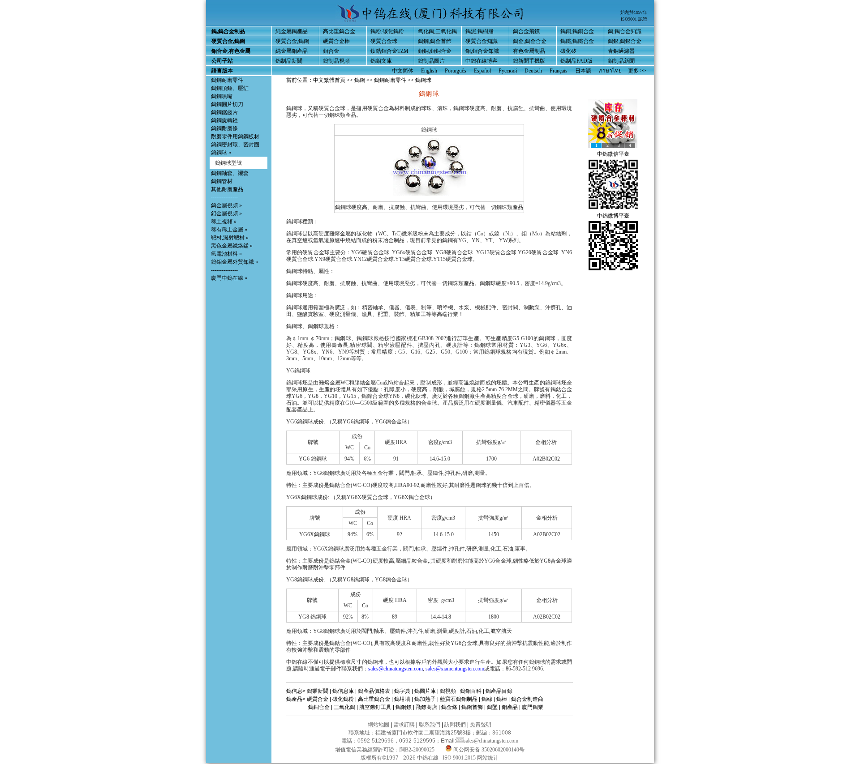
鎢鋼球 (219, 152)
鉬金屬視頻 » (226, 213)
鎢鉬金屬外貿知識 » (234, 262)
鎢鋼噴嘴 (221, 96)
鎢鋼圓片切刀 (227, 104)
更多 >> (637, 71)
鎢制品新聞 (288, 61)
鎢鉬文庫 (381, 61)
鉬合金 (331, 51)
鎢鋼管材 (221, 181)
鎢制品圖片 (431, 61)
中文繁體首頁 (329, 80)
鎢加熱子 (425, 699)
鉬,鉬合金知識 (482, 51)
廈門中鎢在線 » (229, 278)
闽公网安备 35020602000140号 (488, 750)
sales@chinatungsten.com (395, 669)
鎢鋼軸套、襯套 (230, 173)
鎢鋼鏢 (404, 707)
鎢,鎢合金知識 (624, 31)
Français (559, 71)
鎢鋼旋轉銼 (224, 120)
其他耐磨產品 (227, 189)
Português (455, 71)
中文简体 (402, 71)
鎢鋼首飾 (472, 707)
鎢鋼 (359, 80)
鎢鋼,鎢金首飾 (435, 41)
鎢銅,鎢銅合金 (577, 31)
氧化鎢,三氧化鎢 (437, 31)
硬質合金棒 (336, 41)
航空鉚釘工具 (375, 707)
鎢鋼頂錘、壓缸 (230, 88)
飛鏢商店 (426, 707)
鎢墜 (492, 707)
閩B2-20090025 (417, 750)
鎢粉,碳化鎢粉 (387, 31)
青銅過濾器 (621, 51)
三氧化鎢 (344, 707)
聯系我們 (429, 724)
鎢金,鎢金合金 (529, 41)
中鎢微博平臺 (613, 216)
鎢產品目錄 (499, 691)
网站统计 (488, 758)
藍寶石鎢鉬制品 (458, 699)
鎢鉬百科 (471, 691)
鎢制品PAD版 (576, 61)
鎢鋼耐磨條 (224, 128)
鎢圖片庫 (425, 691)
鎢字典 (402, 691)
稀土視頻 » (223, 221)
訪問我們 (455, 724)
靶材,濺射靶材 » (230, 238)
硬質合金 (317, 699)
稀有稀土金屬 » (229, 229)
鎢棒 (501, 699)
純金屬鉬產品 (291, 51)
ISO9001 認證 (634, 19)
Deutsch (533, 71)
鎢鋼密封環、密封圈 (235, 144)
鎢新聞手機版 (529, 61)
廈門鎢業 (532, 707)
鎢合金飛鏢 (526, 31)
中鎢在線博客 (481, 61)
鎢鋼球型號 (228, 163)
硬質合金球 (383, 41)
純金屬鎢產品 (291, 31)
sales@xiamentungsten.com (455, 669)
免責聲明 (480, 724)
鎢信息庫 (343, 691)
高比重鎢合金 (339, 31)
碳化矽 (568, 51)
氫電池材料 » (226, 254)
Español (482, 71)
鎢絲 (487, 699)
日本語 (583, 71)
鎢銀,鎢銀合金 (624, 41)
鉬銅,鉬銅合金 (435, 51)
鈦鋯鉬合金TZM (389, 51)
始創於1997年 (633, 12)
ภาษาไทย (610, 71)
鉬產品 (510, 707)
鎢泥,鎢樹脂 (479, 31)
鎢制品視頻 (336, 61)
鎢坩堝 (402, 699)
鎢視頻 (448, 691)
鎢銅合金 (319, 707)
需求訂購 (404, 724)
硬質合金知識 (481, 41)
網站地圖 (378, 724)
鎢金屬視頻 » (226, 205)
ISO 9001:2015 (460, 758)
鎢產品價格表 (374, 691)
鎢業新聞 (317, 691)
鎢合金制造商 (527, 699)
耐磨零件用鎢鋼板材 (235, 136)
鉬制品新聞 (621, 61)
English (429, 71)
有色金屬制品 (529, 51)
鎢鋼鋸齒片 (224, 112)
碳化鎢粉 (343, 699)
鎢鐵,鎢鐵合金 (577, 41)
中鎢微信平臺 (613, 154)
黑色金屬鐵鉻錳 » (232, 246)
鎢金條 (449, 707)
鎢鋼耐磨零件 (227, 80)
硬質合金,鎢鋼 (292, 41)
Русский (508, 71)
